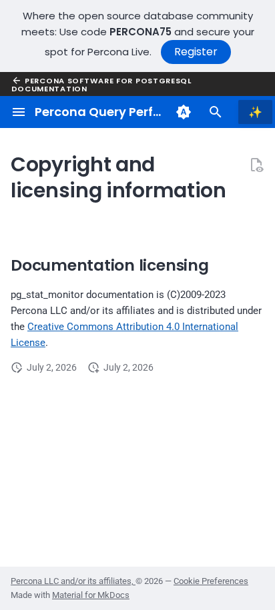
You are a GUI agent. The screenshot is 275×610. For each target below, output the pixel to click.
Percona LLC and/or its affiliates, (73, 581)
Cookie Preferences (211, 581)
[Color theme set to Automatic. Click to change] (183, 112)
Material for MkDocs (90, 595)
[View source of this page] (256, 165)
